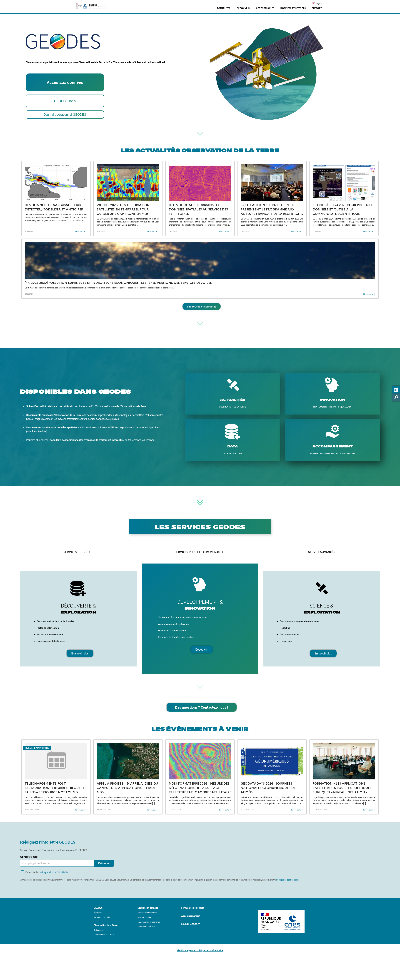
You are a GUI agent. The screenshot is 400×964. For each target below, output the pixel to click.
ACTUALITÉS (223, 8)
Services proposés (102, 917)
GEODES (98, 907)
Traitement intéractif (146, 926)
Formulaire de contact (192, 907)
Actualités (98, 930)
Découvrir (201, 649)
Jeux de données (145, 917)
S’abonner (104, 863)
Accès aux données (65, 82)
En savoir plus (80, 653)
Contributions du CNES (104, 934)
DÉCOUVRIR (243, 8)
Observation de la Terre (106, 925)
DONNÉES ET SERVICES (293, 8)
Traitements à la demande (149, 921)
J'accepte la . (47, 872)
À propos (98, 912)
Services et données (148, 907)
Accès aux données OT (148, 912)
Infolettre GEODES (190, 924)
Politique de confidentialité (288, 879)
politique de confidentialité (53, 872)
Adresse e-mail (29, 856)
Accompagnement (190, 915)
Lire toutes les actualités (201, 306)
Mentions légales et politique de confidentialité (200, 950)
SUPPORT (317, 8)
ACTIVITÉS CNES (265, 8)
